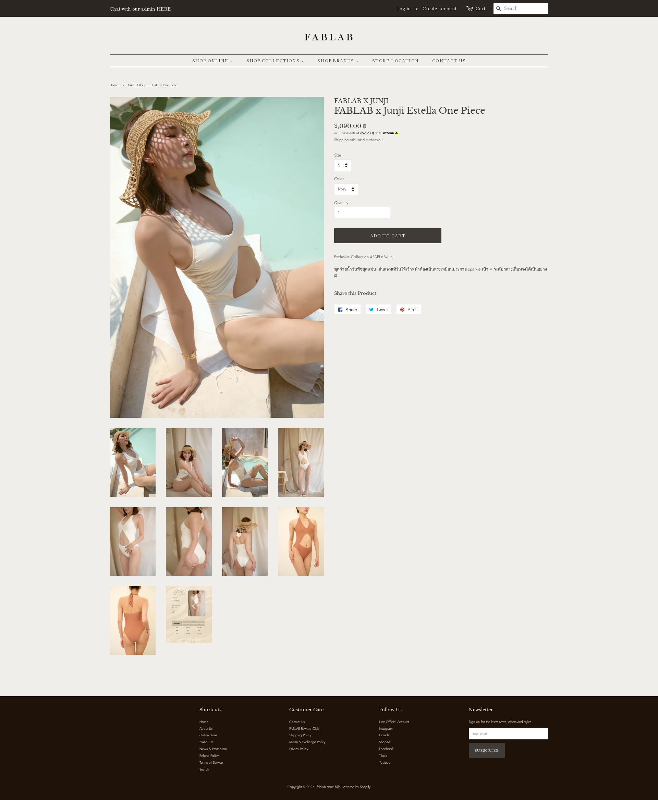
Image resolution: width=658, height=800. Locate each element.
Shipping (341, 139)
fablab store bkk (328, 786)
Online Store (208, 735)
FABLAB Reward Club (304, 728)
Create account (439, 8)
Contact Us (449, 60)
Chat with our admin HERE (140, 8)
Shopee (384, 742)
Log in (403, 8)
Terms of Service (211, 762)
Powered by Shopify (356, 786)
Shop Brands (336, 60)
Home (114, 85)
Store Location (395, 60)
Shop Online (211, 60)
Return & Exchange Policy (307, 742)
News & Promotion (213, 748)
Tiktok (383, 755)
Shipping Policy (300, 735)
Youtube (384, 762)
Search (204, 769)
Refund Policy (209, 755)
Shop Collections (273, 60)
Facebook (386, 748)
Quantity (341, 203)
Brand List (206, 742)
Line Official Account (394, 721)
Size (337, 155)
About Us (205, 728)
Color (339, 179)
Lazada (384, 735)
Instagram (386, 728)
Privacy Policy (298, 748)
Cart (480, 8)
